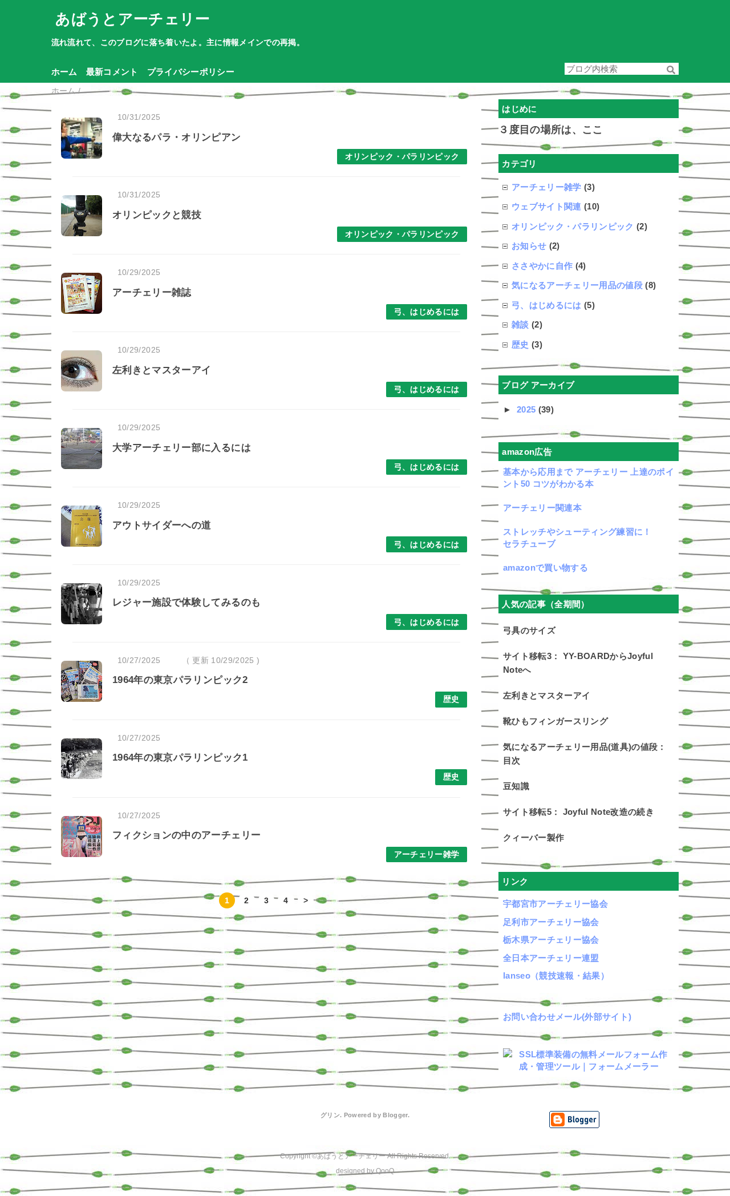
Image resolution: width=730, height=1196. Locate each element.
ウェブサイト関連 (547, 206)
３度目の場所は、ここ (550, 129)
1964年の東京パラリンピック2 (180, 679)
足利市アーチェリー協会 (551, 922)
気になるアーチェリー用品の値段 (577, 285)
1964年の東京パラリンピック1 (180, 757)
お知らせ (529, 245)
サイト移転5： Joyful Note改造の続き (578, 812)
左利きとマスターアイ (161, 370)
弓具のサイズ (529, 630)
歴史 (451, 699)
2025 (527, 409)
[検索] (671, 69)
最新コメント (112, 71)
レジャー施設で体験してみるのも (186, 602)
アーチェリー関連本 (542, 507)
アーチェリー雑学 (427, 854)
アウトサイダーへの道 (161, 525)
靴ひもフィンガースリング (555, 721)
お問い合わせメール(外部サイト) (567, 1016)
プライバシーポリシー (190, 71)
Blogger (395, 1115)
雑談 (520, 324)
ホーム (64, 71)
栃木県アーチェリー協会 (551, 939)
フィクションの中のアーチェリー (186, 835)
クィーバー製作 (533, 837)
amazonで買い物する (545, 567)
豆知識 (516, 786)
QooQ (385, 1171)
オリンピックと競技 (156, 214)
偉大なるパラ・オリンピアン (176, 137)
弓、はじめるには (427, 312)
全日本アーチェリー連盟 (551, 958)
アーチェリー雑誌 (152, 292)
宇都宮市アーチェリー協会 (555, 903)
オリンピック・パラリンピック (402, 156)
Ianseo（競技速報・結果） (556, 975)
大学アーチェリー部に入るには (181, 447)
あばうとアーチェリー (132, 19)
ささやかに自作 (542, 265)
